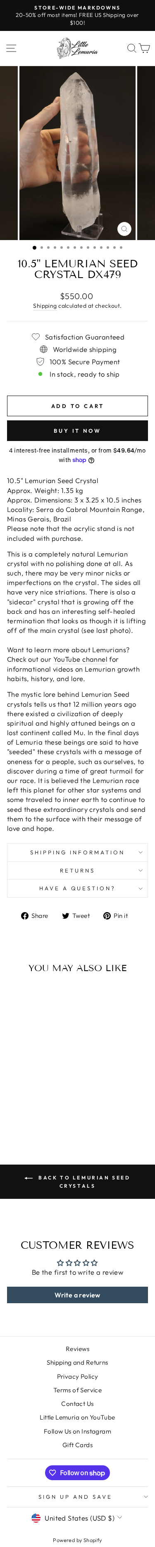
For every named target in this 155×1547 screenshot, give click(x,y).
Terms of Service (77, 1390)
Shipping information (77, 852)
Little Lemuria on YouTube (77, 1417)
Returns (77, 870)
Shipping (45, 305)
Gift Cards (77, 1445)
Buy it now (77, 430)
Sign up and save (75, 1496)
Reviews (77, 1349)
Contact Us (77, 1404)
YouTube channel (80, 659)
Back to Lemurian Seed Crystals (83, 1181)
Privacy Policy (77, 1376)
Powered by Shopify (77, 1540)
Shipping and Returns (77, 1362)
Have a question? (77, 888)
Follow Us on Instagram (77, 1431)
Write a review (77, 1295)
